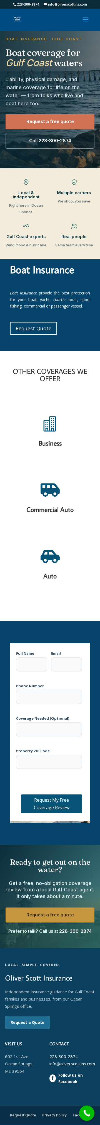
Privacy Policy (54, 1115)
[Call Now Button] (86, 1113)
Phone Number (30, 686)
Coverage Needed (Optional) (42, 718)
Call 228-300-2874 (50, 140)
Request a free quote (50, 121)
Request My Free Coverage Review (51, 804)
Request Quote (33, 328)
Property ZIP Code (33, 751)
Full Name (25, 653)
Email (56, 653)
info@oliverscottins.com (72, 1063)
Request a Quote (27, 1022)
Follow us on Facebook (67, 1078)
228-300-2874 (75, 931)
